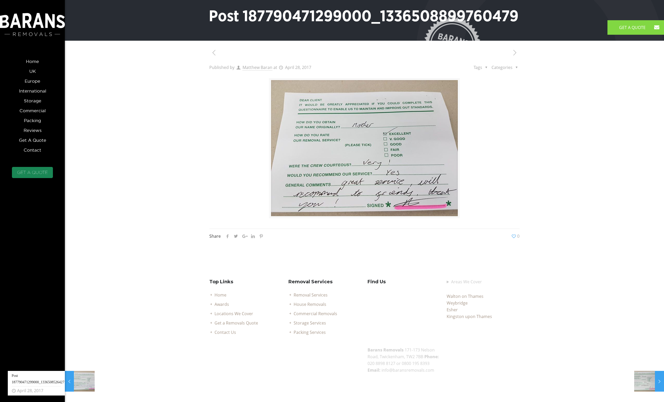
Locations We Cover (234, 313)
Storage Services (310, 323)
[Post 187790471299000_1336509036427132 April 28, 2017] (649, 381)
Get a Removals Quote (236, 323)
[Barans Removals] (32, 28)
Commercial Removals (315, 313)
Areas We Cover (466, 282)
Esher (452, 310)
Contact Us (225, 332)
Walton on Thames (465, 296)
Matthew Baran (257, 67)
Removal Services (311, 295)
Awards (222, 304)
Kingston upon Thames (469, 316)
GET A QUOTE (32, 172)
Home (220, 295)
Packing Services (310, 332)
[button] (656, 27)
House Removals (310, 304)
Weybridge (457, 303)
